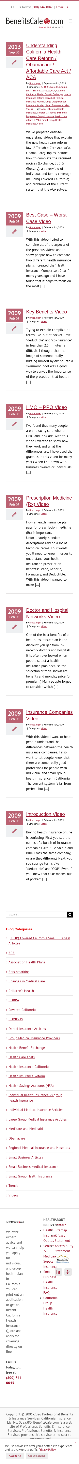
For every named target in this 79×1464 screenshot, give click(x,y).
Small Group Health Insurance (30, 1176)
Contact (59, 1225)
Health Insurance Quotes (46, 1235)
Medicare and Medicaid (26, 1128)
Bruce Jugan (35, 83)
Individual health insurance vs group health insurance (35, 1098)
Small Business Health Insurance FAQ (46, 1282)
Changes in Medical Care (27, 981)
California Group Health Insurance (46, 1306)
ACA (53, 90)
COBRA (14, 1000)
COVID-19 (16, 1019)
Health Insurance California (29, 1066)
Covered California (22, 1009)
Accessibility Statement (59, 1248)
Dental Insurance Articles (27, 1028)
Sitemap (59, 1230)
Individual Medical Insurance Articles (36, 1109)
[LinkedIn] (58, 1272)
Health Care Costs (22, 1057)
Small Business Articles (57, 105)
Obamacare (17, 1138)
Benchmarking (19, 972)
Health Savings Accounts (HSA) (31, 1085)
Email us (62, 7)
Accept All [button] (15, 1455)
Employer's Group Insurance (40, 116)
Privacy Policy (47, 1450)
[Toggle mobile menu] (71, 21)
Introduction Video (45, 814)
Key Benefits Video (46, 311)
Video (40, 123)
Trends (13, 1185)
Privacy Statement (59, 1238)
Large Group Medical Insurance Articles (38, 1119)
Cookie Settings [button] (36, 1455)
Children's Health (21, 991)
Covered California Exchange (52, 112)
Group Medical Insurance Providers (34, 1038)
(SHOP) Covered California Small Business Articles (39, 941)
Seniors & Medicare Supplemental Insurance (46, 1256)
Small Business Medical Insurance (33, 1166)
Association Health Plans (27, 962)
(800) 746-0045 (42, 7)
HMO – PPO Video (46, 407)
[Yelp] (68, 1272)
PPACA (37, 119)
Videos (29, 108)
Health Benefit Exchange (50, 94)
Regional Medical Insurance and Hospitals (39, 1147)
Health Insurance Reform (27, 1076)
